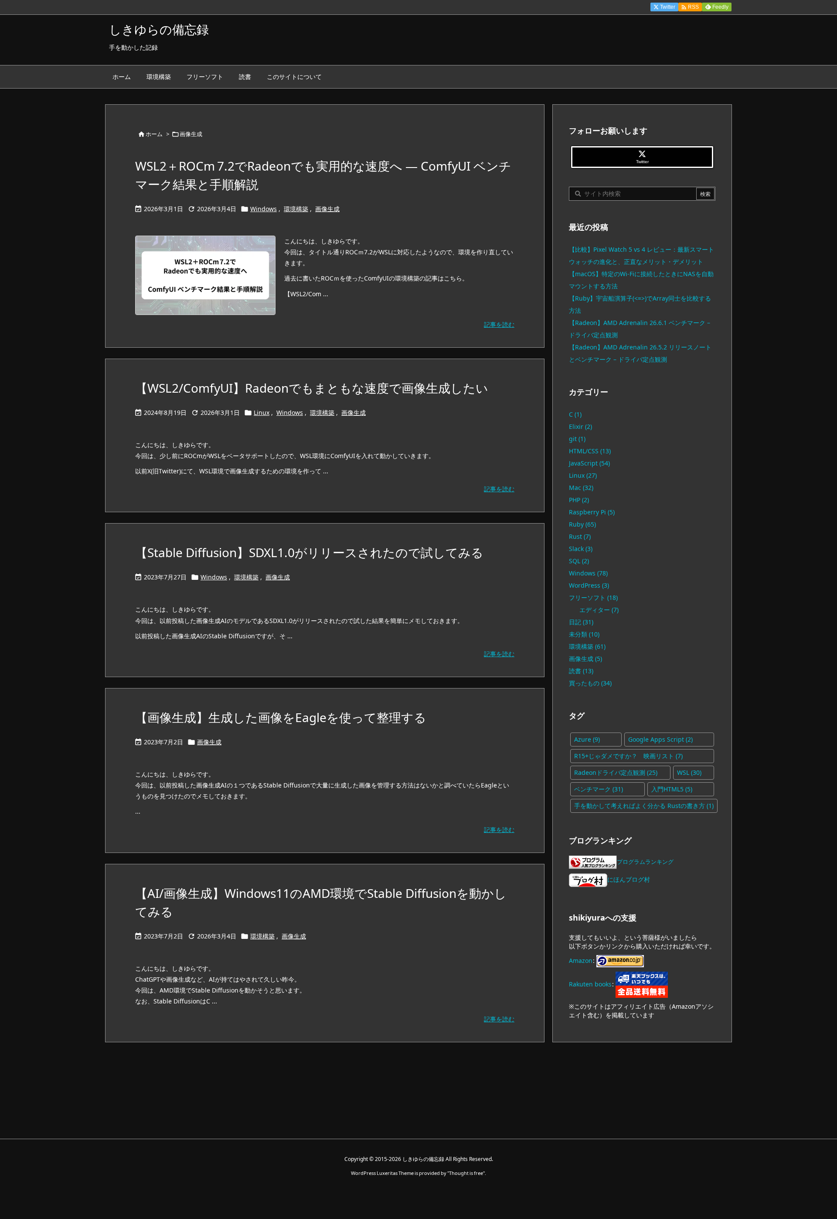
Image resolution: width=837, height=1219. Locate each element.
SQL (579, 561)
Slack (580, 548)
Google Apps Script (660, 739)
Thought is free (466, 1173)
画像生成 (327, 209)
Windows (263, 209)
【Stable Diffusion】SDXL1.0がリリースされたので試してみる (309, 552)
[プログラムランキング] (593, 861)
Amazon (580, 960)
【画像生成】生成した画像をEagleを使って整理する (280, 717)
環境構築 (296, 209)
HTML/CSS (590, 451)
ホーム (154, 134)
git (577, 439)
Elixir (580, 426)
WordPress (589, 585)
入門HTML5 (671, 789)
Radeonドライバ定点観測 (615, 772)
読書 (581, 671)
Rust (580, 536)
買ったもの (590, 683)
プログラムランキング (645, 862)
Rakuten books (590, 983)
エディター (599, 610)
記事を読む (499, 324)
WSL (689, 772)
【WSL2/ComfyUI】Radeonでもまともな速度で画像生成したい (311, 388)
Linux (261, 412)
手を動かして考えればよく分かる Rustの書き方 (644, 805)
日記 (581, 622)
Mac (581, 487)
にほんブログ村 (628, 879)
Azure (587, 739)
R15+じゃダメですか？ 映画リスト (628, 756)
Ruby (582, 524)
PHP (579, 500)
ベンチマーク (598, 789)
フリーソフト (593, 597)
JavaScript (589, 463)
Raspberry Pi (592, 512)
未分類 (584, 634)
